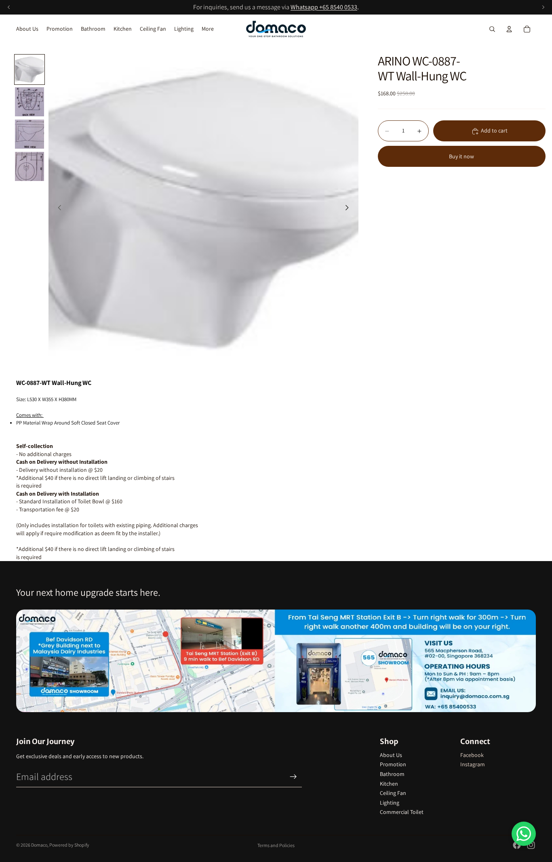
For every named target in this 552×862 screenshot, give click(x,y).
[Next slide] (349, 209)
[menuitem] (208, 29)
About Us (391, 755)
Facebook (472, 755)
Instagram (472, 764)
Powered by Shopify (69, 845)
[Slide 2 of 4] (29, 101)
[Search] (492, 29)
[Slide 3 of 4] (29, 134)
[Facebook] (517, 845)
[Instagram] (531, 845)
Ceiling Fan (393, 793)
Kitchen (389, 783)
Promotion (393, 764)
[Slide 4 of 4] (29, 166)
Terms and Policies (276, 845)
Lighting (389, 802)
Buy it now (461, 156)
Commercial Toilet (401, 812)
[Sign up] (293, 776)
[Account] (509, 29)
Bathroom (392, 774)
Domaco (39, 845)
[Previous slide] (57, 209)
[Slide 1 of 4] (29, 69)
